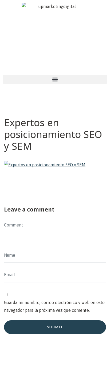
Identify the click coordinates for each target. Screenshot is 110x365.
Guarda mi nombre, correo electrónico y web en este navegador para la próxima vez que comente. (54, 306)
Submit (55, 327)
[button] (55, 79)
